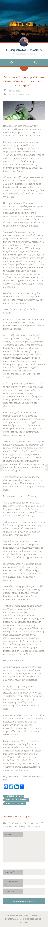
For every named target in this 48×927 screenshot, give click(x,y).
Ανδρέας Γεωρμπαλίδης (18, 94)
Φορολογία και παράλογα (16, 800)
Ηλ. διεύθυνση (12, 883)
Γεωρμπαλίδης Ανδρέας (24, 50)
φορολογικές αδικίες (15, 804)
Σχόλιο (9, 834)
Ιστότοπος (11, 891)
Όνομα (9, 872)
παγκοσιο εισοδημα (14, 796)
